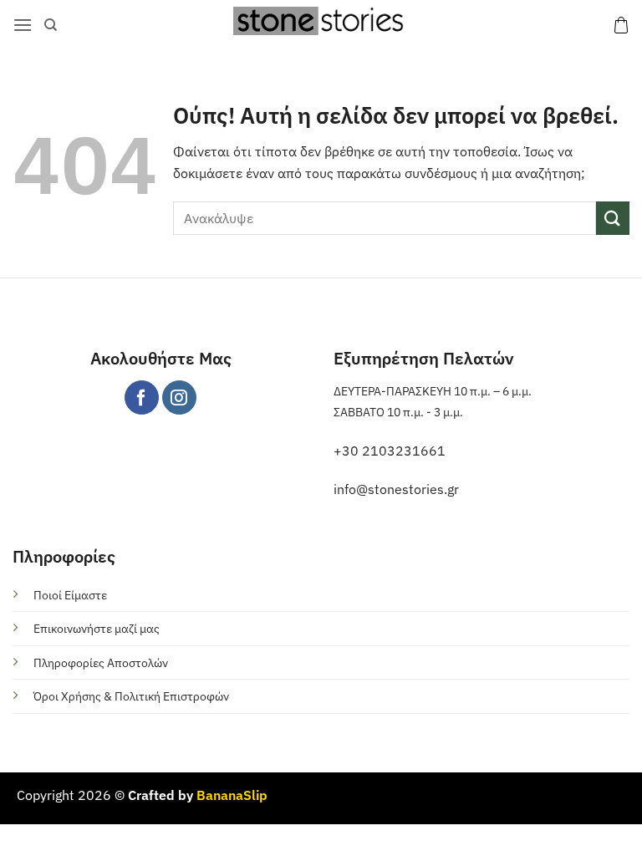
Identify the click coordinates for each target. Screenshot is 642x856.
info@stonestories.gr (396, 489)
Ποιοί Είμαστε (70, 595)
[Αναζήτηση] (50, 25)
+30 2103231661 (390, 450)
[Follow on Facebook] (142, 397)
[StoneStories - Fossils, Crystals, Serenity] (321, 20)
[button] (23, 24)
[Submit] (612, 217)
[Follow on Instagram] (179, 397)
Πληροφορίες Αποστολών (100, 662)
